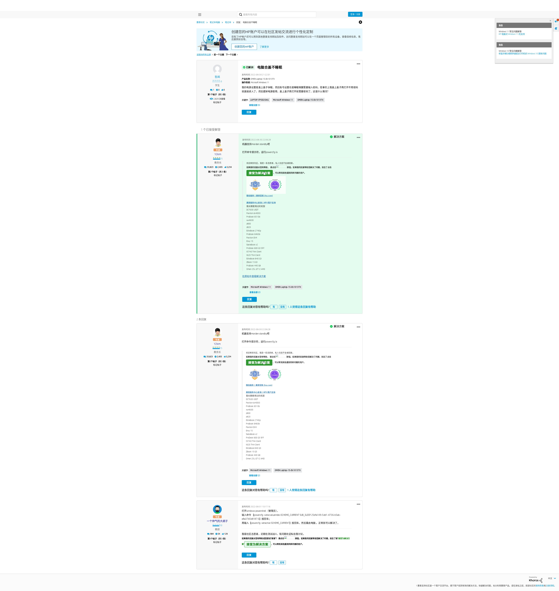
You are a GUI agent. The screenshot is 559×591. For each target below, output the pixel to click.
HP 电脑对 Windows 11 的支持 (512, 34)
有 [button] (274, 306)
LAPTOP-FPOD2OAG (259, 100)
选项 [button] (360, 22)
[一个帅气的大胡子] (217, 509)
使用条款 (540, 585)
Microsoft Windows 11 (283, 100)
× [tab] (550, 20)
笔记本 (228, 22)
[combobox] (276, 14)
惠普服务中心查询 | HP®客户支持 (261, 203)
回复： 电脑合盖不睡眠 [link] (246, 22)
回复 (249, 112)
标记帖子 (217, 102)
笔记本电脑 (215, 22)
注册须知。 (551, 585)
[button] (358, 64)
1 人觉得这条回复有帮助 (302, 307)
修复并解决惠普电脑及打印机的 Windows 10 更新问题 (522, 53)
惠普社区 (201, 22)
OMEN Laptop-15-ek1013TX (310, 100)
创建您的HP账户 (244, 46)
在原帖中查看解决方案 (254, 276)
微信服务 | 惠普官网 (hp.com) (259, 196)
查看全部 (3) (254, 105)
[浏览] (199, 14)
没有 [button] (282, 306)
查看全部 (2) (255, 292)
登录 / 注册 (355, 14)
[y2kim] (218, 142)
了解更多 (264, 47)
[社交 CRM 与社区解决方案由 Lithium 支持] (535, 579)
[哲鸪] (217, 69)
